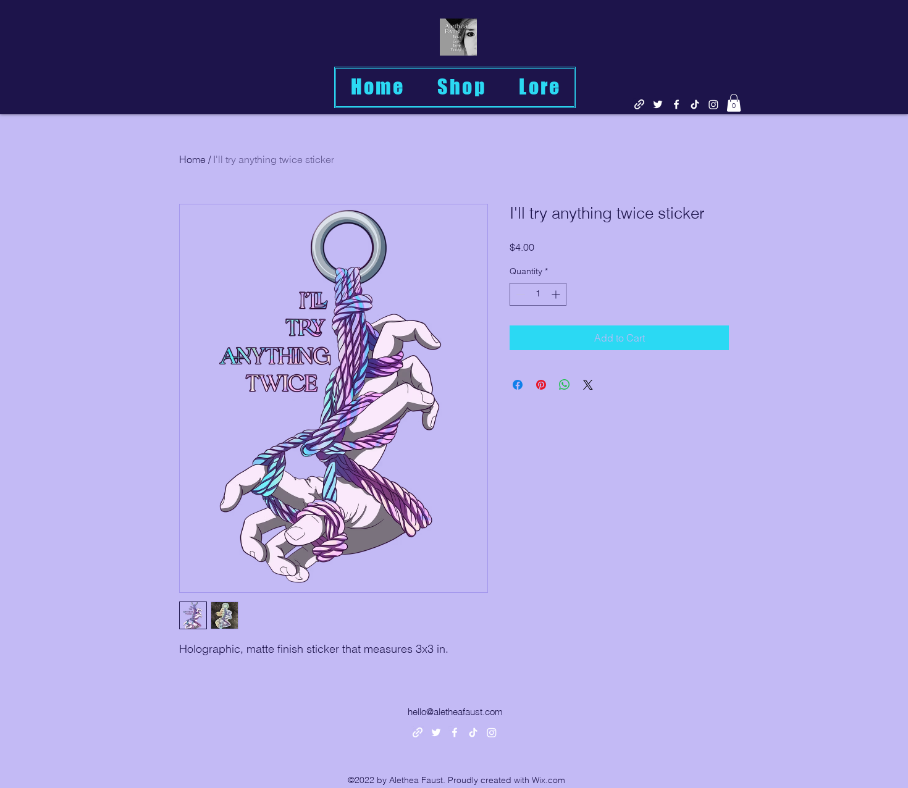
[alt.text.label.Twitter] (658, 104)
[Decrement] (519, 294)
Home (192, 159)
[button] (733, 103)
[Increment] (557, 294)
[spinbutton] (538, 294)
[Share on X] (588, 384)
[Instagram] (713, 104)
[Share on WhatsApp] (564, 384)
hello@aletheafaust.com (455, 712)
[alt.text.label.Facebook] (676, 104)
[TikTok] (695, 104)
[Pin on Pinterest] (541, 384)
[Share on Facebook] (517, 384)
